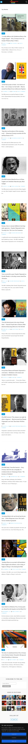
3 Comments (22, 476)
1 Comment (22, 186)
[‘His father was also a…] (14, 708)
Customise (14, 737)
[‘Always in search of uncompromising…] (18, 697)
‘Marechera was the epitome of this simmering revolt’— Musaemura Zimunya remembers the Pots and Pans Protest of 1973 (14, 133)
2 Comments (19, 377)
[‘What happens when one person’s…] (14, 703)
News (3, 513)
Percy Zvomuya (13, 43)
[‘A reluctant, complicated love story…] (9, 697)
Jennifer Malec (14, 476)
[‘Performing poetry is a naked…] (9, 703)
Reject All (14, 741)
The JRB (13, 91)
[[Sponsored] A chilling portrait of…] (4, 703)
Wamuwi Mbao (15, 329)
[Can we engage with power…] (23, 697)
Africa (3, 33)
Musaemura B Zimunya (16, 138)
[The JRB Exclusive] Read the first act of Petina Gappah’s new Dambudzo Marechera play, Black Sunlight (13, 181)
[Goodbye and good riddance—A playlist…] (23, 708)
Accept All (14, 734)
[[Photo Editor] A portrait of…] (18, 708)
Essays (3, 271)
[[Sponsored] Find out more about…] (18, 703)
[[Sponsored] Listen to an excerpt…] (14, 697)
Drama (3, 176)
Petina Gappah (14, 186)
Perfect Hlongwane (15, 523)
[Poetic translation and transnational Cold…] (9, 708)
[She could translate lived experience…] (23, 703)
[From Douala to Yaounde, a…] (4, 708)
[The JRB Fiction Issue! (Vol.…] (4, 697)
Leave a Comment (21, 91)
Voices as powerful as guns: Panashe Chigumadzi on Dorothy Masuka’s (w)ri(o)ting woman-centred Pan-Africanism (14, 276)
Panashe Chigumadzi (16, 232)
